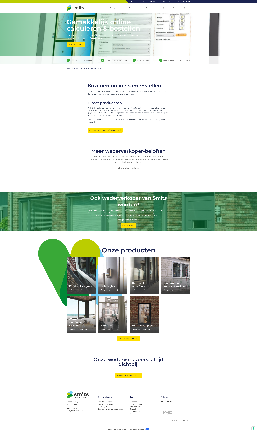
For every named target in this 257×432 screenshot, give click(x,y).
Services (176, 1)
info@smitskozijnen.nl (75, 411)
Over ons (133, 402)
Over (132, 397)
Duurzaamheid (155, 1)
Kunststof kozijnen (105, 402)
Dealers (143, 1)
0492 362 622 (72, 408)
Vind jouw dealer (136, 407)
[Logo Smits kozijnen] (75, 8)
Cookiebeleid (135, 411)
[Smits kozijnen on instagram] (168, 401)
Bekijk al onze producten (128, 338)
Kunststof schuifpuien (107, 404)
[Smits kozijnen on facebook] (165, 401)
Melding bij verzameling (117, 429)
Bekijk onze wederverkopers (128, 375)
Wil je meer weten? (76, 44)
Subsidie (133, 409)
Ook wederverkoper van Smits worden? (105, 130)
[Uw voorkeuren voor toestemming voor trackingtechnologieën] (253, 428)
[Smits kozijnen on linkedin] (162, 401)
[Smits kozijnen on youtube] (171, 401)
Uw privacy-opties (137, 429)
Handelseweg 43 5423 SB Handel (73, 403)
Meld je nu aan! (128, 225)
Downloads (186, 1)
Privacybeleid (135, 414)
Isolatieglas (102, 407)
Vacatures (166, 1)
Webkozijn (134, 1)
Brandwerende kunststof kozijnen (112, 409)
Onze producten (105, 397)
